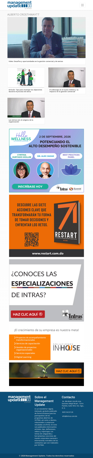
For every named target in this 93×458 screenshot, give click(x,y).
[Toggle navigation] (82, 5)
